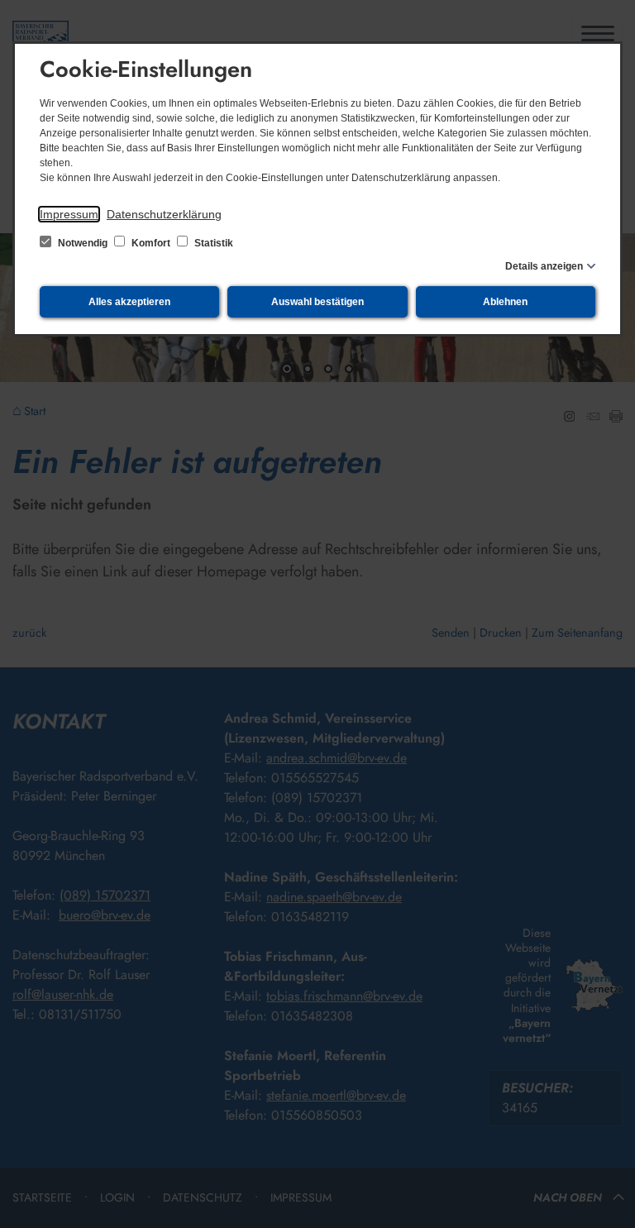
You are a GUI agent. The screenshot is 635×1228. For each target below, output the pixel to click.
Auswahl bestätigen (317, 302)
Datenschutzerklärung (164, 214)
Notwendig (82, 243)
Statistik (212, 243)
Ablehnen (505, 302)
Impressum (69, 214)
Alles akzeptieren (129, 302)
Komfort (151, 243)
